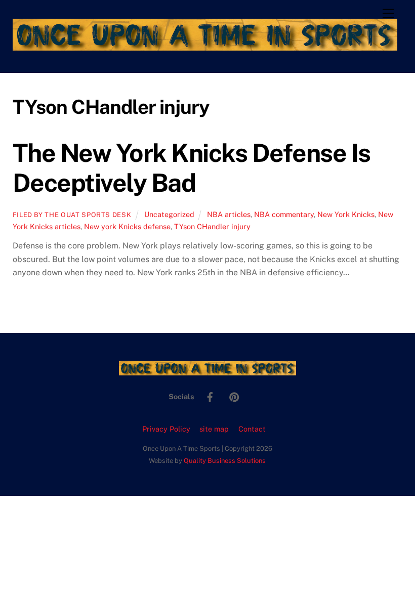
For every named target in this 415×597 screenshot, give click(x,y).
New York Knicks (346, 214)
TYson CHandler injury (212, 226)
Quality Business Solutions (225, 460)
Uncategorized (169, 214)
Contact (252, 428)
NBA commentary (284, 214)
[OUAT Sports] (205, 46)
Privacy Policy (166, 428)
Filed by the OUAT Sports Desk (72, 215)
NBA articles (229, 214)
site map (214, 428)
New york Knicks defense (127, 226)
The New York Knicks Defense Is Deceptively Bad (191, 168)
